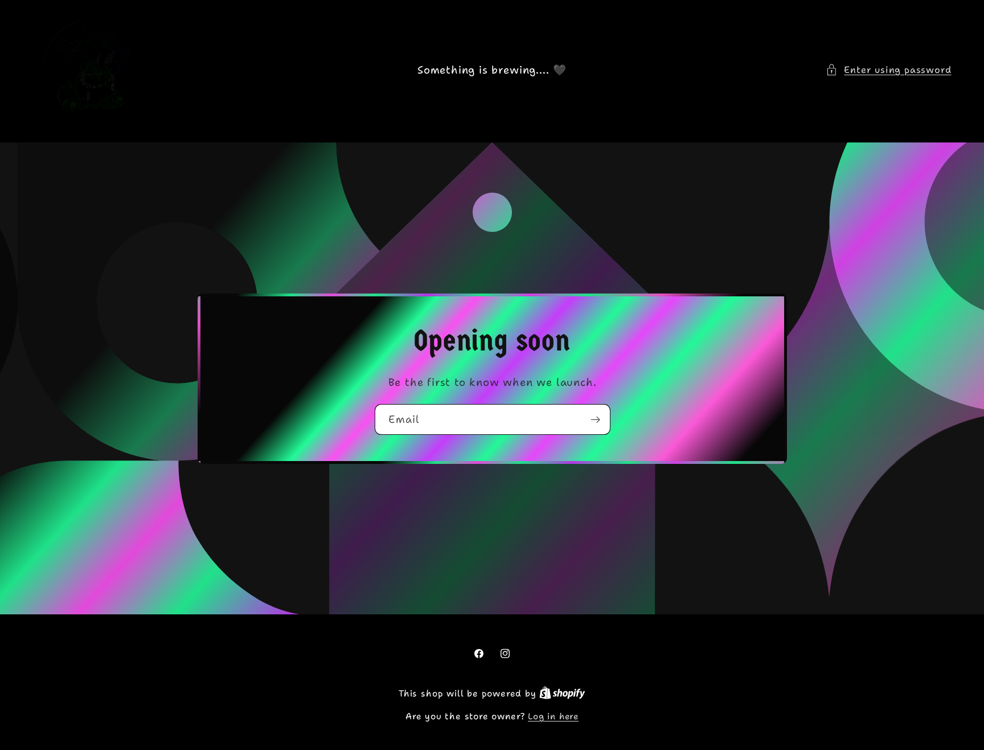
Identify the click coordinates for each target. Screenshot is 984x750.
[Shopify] (562, 693)
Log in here (553, 716)
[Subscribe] (594, 419)
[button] (888, 70)
